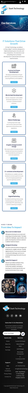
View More (14, 82)
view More (14, 107)
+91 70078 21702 (20, 366)
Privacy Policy (8, 373)
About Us (7, 344)
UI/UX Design (20, 349)
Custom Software (20, 341)
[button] (2, 12)
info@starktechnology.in (8, 1)
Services (7, 347)
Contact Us (8, 376)
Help (8, 366)
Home (7, 341)
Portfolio (7, 350)
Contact (3, 2)
